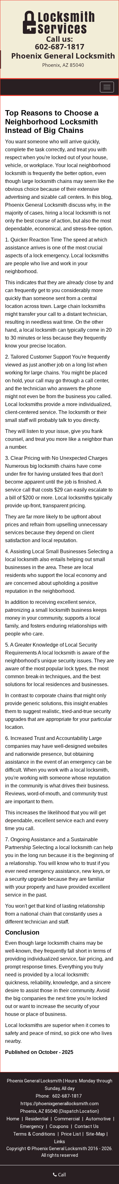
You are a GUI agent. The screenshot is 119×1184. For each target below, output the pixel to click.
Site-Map (95, 1134)
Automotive (98, 1119)
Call (61, 1174)
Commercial (67, 1119)
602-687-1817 (59, 46)
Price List (71, 1134)
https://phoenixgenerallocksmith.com (60, 1103)
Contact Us (87, 1126)
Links (59, 1141)
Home (13, 1119)
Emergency (31, 1126)
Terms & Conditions (34, 1134)
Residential (36, 1119)
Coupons (59, 1126)
